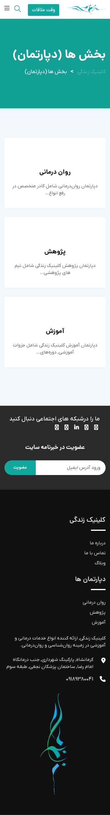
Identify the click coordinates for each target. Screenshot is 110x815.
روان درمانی (55, 172)
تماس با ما (95, 553)
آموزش (55, 331)
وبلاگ (100, 563)
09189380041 (79, 679)
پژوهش (55, 252)
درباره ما (98, 543)
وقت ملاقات (43, 10)
